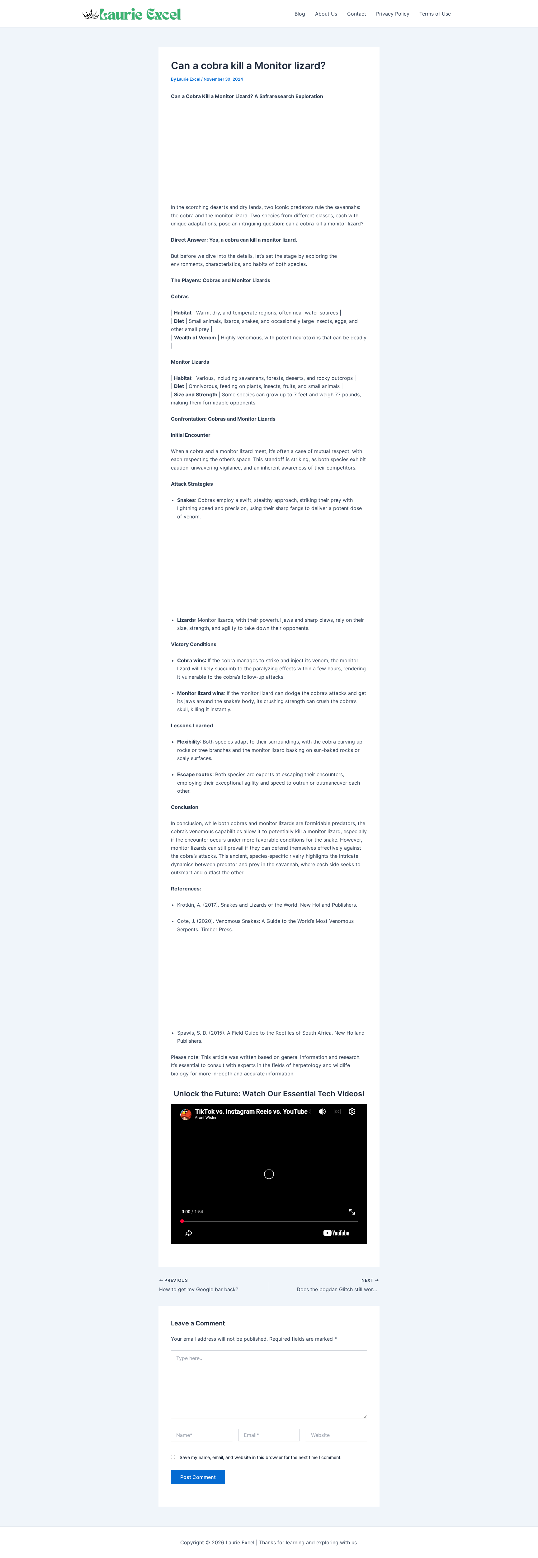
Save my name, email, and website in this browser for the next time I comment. (261, 1457)
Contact (356, 14)
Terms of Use (435, 14)
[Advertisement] (269, 152)
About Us (326, 14)
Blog (300, 14)
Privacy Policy (392, 14)
